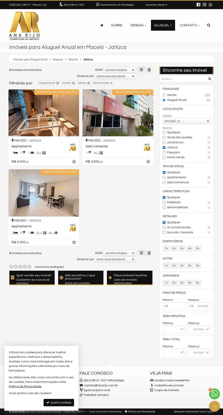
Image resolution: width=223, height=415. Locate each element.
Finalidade (171, 88)
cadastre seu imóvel (169, 385)
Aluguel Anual (188, 100)
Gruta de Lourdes (188, 137)
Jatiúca (188, 147)
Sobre (116, 25)
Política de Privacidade (141, 411)
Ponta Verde (188, 157)
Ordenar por (85, 76)
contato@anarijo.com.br (101, 385)
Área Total (171, 339)
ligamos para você (97, 390)
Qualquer (173, 132)
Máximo (193, 300)
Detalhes (170, 216)
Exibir (99, 69)
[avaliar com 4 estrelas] (25, 267)
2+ (174, 248)
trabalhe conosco (96, 395)
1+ (166, 248)
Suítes (167, 258)
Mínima (168, 323)
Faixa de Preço (174, 292)
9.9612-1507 (74, 4)
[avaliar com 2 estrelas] (16, 267)
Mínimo (168, 300)
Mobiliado (188, 202)
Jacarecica (188, 142)
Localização (173, 108)
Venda (188, 95)
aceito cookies (60, 402)
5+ (197, 248)
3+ (182, 248)
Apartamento (188, 177)
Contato (188, 25)
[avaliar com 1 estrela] (11, 267)
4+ (189, 248)
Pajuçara (188, 152)
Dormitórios (173, 241)
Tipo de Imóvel (173, 166)
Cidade (167, 115)
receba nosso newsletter (172, 380)
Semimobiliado (188, 207)
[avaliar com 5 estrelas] (29, 267)
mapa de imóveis (166, 390)
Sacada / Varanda (188, 232)
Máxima (193, 323)
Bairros (167, 128)
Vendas (137, 25)
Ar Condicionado (188, 227)
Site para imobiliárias (186, 411)
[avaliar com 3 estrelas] (20, 267)
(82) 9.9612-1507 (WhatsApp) (104, 380)
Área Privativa (174, 316)
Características (176, 191)
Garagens (171, 275)
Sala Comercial (188, 182)
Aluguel (161, 25)
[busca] (209, 25)
